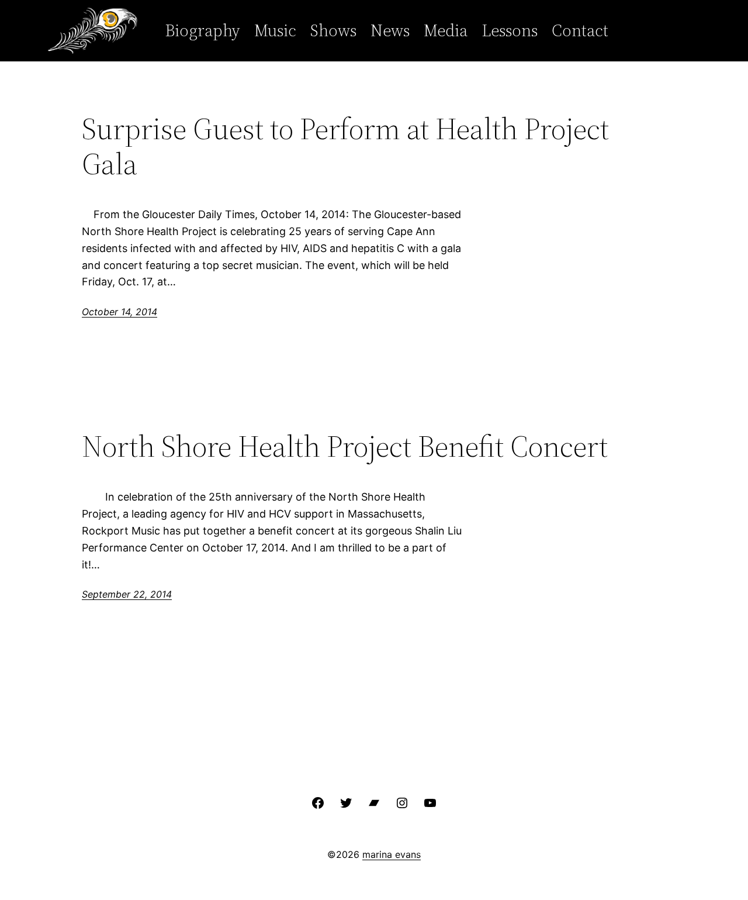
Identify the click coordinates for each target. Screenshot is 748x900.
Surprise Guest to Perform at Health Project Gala (345, 146)
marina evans (391, 854)
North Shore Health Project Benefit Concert (345, 446)
